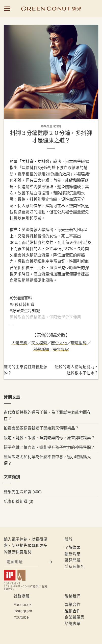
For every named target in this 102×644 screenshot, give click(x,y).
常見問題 (72, 560)
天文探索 (39, 343)
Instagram (23, 610)
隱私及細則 (74, 566)
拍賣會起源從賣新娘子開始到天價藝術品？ (41, 428)
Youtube (21, 617)
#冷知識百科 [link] (21, 298)
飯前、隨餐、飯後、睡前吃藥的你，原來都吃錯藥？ (49, 437)
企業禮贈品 (74, 617)
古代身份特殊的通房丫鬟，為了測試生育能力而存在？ (47, 415)
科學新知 (41, 349)
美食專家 (61, 349)
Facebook (22, 604)
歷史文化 (59, 343)
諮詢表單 (72, 623)
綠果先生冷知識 (51, 126)
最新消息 (72, 553)
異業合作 (72, 604)
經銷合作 (72, 610)
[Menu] (7, 9)
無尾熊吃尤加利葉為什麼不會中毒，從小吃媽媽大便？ (47, 460)
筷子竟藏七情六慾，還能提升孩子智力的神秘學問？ (49, 447)
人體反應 (19, 343)
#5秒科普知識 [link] (22, 304)
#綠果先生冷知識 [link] (25, 310)
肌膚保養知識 (15, 501)
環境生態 (79, 343)
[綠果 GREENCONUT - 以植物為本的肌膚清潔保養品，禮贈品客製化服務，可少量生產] (51, 8)
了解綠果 (72, 547)
